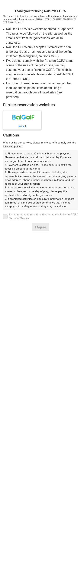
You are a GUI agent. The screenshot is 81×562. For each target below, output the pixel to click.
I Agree (40, 227)
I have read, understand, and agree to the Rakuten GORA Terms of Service (43, 216)
